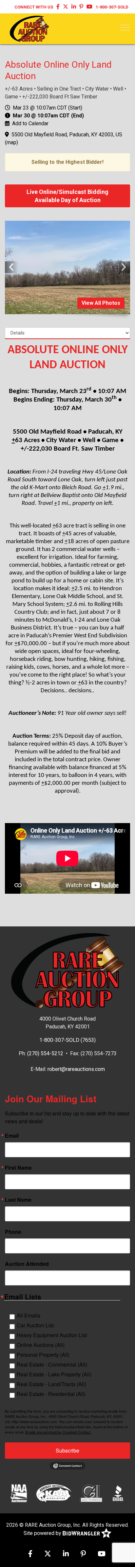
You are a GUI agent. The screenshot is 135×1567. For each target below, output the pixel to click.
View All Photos (101, 303)
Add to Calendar (30, 123)
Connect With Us (33, 7)
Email (12, 1135)
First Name (18, 1167)
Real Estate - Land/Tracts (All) (51, 1384)
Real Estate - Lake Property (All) (54, 1374)
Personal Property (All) (43, 1354)
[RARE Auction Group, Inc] (29, 28)
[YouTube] (89, 7)
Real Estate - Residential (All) (51, 1394)
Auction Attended (27, 1263)
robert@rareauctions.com (76, 1069)
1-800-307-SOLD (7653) (67, 1040)
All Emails (28, 1315)
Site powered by (43, 1533)
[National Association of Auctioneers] (18, 1493)
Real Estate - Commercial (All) (52, 1364)
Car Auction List (35, 1325)
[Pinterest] (81, 7)
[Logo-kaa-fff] (54, 1493)
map (11, 142)
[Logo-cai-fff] (91, 1493)
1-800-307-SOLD (112, 7)
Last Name (18, 1199)
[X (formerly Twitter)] (65, 7)
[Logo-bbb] (118, 1493)
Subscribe (67, 1450)
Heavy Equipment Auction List (52, 1335)
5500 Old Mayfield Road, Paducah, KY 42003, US (66, 134)
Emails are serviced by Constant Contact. (58, 1432)
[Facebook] (58, 7)
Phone (13, 1231)
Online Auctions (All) (41, 1345)
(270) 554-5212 (45, 1053)
